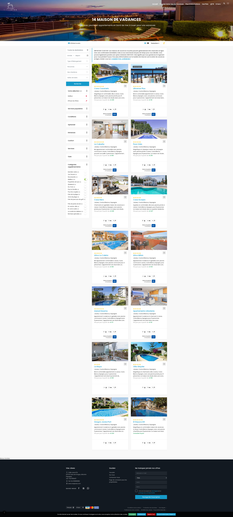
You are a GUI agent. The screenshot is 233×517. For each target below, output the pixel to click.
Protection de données (150, 508)
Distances (71, 133)
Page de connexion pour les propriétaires (118, 481)
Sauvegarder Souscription (151, 497)
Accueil (155, 4)
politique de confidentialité (146, 493)
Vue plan (112, 472)
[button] (94, 73)
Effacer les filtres (73, 101)
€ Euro (218, 4)
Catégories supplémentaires (74, 166)
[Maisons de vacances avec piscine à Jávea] (10, 6)
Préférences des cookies (131, 510)
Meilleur (70, 96)
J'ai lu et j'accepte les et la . (149, 492)
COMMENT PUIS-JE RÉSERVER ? (121, 59)
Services (71, 149)
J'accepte (132, 514)
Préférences (141, 514)
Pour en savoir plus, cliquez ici (166, 514)
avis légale (155, 491)
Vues (70, 157)
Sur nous (112, 475)
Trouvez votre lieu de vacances (172, 4)
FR (213, 4)
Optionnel (71, 125)
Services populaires (75, 109)
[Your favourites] (228, 4)
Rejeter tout (151, 514)
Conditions (72, 117)
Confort (71, 141)
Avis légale (162, 508)
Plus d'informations (192, 4)
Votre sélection (75, 91)
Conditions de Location (134, 508)
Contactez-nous (114, 477)
